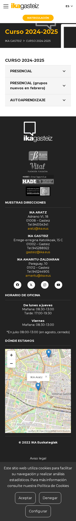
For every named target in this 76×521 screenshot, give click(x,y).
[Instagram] (45, 285)
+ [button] (11, 355)
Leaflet (31, 431)
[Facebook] (17, 285)
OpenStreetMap (47, 431)
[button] (6, 6)
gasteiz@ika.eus (38, 252)
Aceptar (25, 498)
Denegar (50, 498)
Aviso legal (38, 458)
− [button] (11, 363)
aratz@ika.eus (38, 228)
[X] (31, 285)
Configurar (38, 511)
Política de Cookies (53, 486)
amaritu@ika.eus (38, 276)
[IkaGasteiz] (25, 6)
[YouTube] (58, 285)
